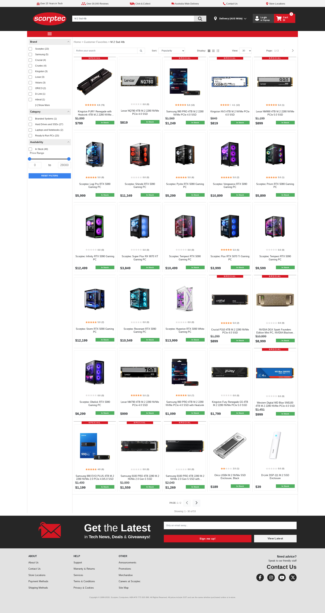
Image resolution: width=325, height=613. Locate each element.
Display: (201, 50)
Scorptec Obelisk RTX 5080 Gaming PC (95, 404)
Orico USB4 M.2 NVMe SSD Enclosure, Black (230, 477)
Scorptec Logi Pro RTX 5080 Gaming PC (94, 186)
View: (235, 50)
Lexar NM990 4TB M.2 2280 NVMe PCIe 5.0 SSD (275, 113)
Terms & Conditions (84, 581)
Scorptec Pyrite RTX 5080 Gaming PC (185, 186)
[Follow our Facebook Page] (259, 578)
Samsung (41, 54)
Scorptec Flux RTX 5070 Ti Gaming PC (229, 258)
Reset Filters (49, 176)
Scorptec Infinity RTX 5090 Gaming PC (94, 258)
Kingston (41, 71)
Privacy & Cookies (84, 587)
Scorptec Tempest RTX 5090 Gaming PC (185, 258)
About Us (33, 562)
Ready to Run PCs (47, 135)
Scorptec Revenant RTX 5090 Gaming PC (140, 330)
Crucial (40, 60)
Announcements (127, 562)
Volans (40, 82)
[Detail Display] (213, 51)
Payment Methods (38, 581)
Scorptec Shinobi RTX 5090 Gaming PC (140, 186)
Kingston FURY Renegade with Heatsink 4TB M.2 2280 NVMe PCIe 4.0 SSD (95, 114)
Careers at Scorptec (129, 581)
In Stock (41, 149)
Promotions (125, 568)
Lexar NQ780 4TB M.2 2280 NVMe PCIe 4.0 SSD (140, 112)
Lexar (39, 77)
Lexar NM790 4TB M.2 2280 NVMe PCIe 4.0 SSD (140, 404)
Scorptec (42, 49)
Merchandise (126, 575)
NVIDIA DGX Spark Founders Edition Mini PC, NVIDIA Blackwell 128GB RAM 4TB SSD (275, 332)
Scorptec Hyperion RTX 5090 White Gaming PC (185, 330)
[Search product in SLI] (200, 19)
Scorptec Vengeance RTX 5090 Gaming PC (230, 186)
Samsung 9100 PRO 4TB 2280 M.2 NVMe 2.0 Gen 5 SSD (140, 478)
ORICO (40, 88)
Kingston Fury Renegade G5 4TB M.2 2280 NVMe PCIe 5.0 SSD (230, 404)
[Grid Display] (209, 51)
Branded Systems (46, 118)
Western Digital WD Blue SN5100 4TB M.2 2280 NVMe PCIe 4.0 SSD (275, 404)
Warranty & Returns (84, 568)
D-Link (40, 94)
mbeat (40, 99)
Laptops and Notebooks (49, 130)
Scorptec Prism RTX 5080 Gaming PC (275, 186)
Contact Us (34, 568)
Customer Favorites (96, 41)
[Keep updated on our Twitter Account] (291, 578)
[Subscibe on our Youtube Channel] (280, 578)
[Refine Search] (141, 51)
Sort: (154, 50)
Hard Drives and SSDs (49, 124)
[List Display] (218, 51)
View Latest (275, 538)
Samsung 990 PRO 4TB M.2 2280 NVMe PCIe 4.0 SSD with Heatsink (185, 404)
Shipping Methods (38, 587)
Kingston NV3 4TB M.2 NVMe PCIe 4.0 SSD (229, 113)
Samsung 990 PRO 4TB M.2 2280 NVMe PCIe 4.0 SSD (185, 113)
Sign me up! (208, 538)
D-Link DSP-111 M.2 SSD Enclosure (275, 477)
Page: (269, 50)
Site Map (123, 587)
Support (78, 562)
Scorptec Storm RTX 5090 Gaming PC (95, 330)
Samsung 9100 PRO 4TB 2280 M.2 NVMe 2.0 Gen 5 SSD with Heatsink (185, 479)
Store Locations (37, 575)
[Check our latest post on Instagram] (269, 578)
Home (78, 41)
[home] (50, 19)
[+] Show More (42, 105)
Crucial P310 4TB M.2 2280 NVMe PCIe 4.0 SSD (230, 331)
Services (78, 575)
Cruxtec (40, 65)
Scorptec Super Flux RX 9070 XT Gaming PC (140, 258)
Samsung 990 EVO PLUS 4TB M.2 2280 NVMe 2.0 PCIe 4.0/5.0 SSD (95, 478)
